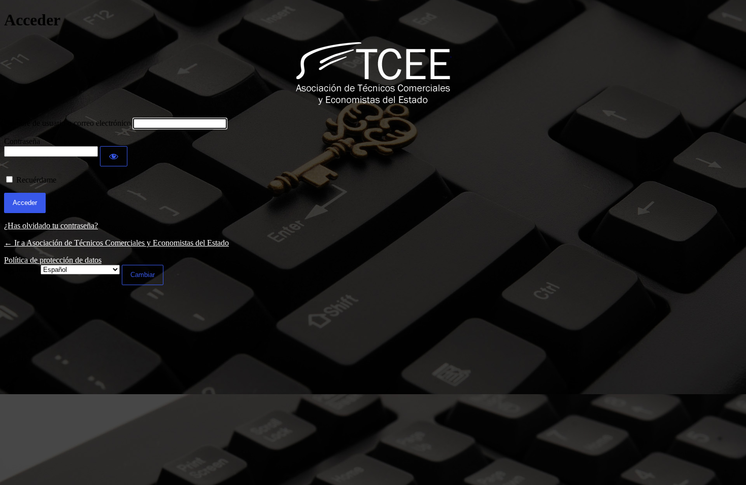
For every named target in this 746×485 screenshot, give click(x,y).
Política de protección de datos (52, 260)
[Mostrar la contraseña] (113, 156)
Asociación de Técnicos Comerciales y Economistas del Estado (373, 74)
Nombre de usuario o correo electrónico (67, 123)
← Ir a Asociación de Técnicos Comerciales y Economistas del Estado (116, 242)
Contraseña (22, 141)
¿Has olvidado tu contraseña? (51, 225)
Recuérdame (36, 180)
